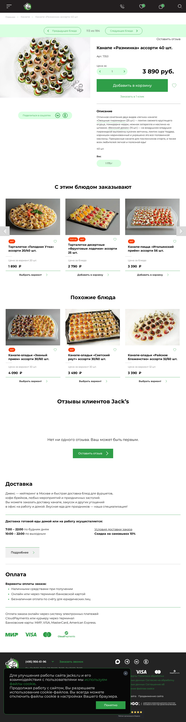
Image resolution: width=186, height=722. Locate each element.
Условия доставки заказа (113, 529)
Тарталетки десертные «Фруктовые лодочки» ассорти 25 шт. (92, 248)
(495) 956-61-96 (35, 661)
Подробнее (20, 552)
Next (181, 231)
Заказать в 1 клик (132, 96)
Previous (5, 231)
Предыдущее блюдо (64, 30)
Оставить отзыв (169, 39)
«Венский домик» (118, 127)
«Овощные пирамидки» (111, 120)
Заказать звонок (71, 661)
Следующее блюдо (121, 30)
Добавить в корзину (132, 85)
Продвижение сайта (150, 696)
